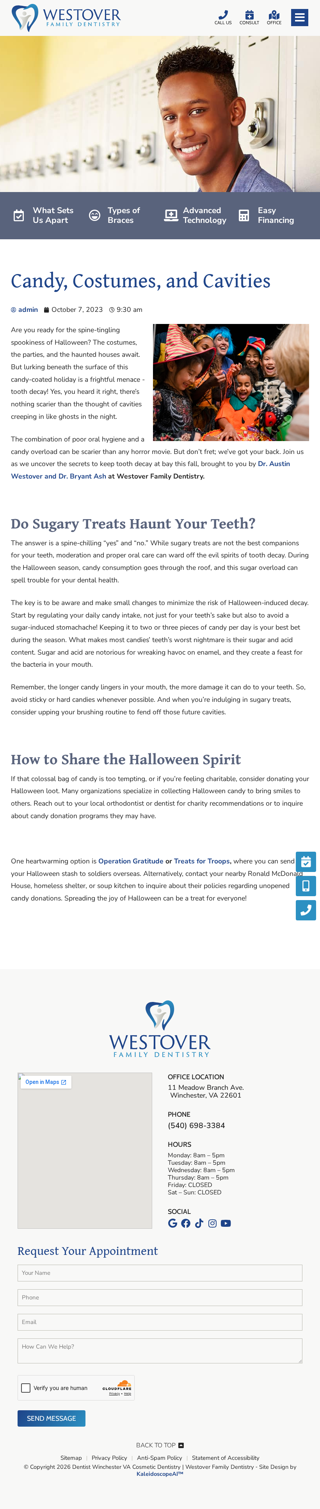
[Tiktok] (199, 1223)
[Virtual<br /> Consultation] (306, 886)
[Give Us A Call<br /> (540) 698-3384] (306, 910)
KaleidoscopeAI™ (160, 1474)
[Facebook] (185, 1223)
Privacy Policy (109, 1458)
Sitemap (71, 1458)
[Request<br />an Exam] (306, 862)
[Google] (172, 1223)
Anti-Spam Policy (159, 1458)
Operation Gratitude (131, 861)
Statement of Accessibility (226, 1458)
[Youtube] (225, 1223)
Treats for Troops (202, 861)
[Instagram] (212, 1223)
